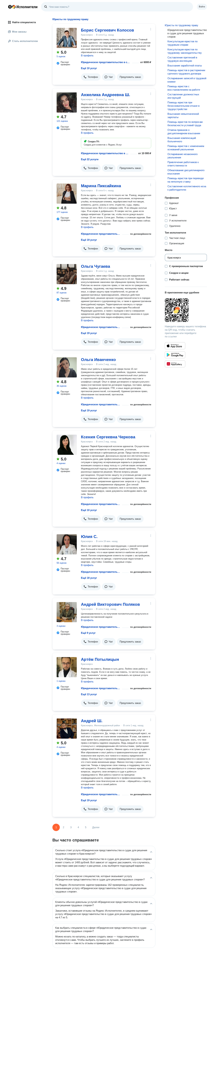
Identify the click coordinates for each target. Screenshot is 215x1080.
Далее (95, 827)
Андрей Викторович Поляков (110, 604)
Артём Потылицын (100, 659)
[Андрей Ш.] (67, 728)
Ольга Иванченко (98, 359)
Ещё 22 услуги (89, 159)
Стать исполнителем (25, 41)
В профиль (87, 55)
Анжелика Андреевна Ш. (105, 94)
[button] (91, 77)
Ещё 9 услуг (88, 632)
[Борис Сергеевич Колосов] (67, 38)
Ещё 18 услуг (89, 577)
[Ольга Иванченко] (67, 367)
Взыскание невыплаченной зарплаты (183, 115)
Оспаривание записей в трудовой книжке (186, 80)
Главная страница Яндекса (10, 6)
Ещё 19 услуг (89, 239)
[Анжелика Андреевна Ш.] (67, 102)
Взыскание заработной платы (184, 65)
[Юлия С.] (67, 544)
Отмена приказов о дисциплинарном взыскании (183, 131)
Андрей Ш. (91, 720)
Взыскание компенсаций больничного (181, 140)
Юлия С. (89, 536)
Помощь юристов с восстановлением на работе (183, 88)
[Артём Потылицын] (67, 667)
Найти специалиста (24, 22)
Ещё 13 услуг (89, 694)
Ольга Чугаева (95, 266)
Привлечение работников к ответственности (183, 164)
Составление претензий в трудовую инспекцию (182, 59)
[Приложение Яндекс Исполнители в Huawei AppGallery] (175, 363)
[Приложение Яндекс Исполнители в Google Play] (175, 354)
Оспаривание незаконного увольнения (182, 156)
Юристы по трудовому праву (181, 25)
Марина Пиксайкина (101, 186)
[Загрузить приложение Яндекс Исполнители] (186, 310)
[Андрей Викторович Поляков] (67, 612)
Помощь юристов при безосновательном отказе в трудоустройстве (183, 106)
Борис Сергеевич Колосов (107, 30)
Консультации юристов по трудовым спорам (182, 43)
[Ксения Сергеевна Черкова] (67, 445)
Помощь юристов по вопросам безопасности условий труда (185, 123)
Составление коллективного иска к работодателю (186, 188)
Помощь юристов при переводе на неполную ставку (185, 180)
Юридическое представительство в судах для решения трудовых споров (106, 62)
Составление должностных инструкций (183, 96)
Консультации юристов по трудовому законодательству (184, 51)
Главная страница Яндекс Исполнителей (23, 6)
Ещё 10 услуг (89, 68)
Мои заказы (19, 31)
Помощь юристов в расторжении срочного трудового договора (186, 72)
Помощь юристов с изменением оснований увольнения (185, 148)
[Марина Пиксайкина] (67, 194)
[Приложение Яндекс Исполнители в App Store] (175, 345)
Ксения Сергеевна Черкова (108, 437)
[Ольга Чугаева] (67, 274)
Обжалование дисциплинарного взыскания (185, 172)
